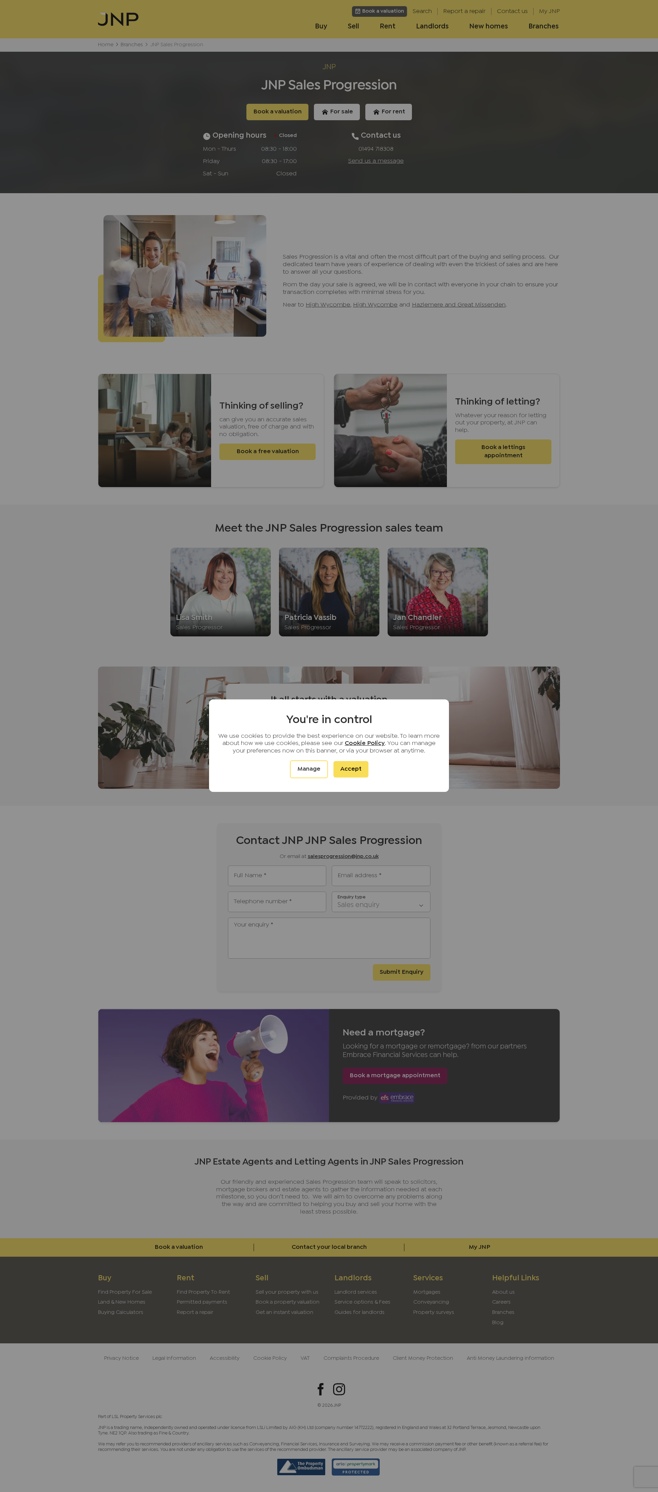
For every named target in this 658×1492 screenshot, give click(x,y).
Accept (351, 769)
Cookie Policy (365, 743)
